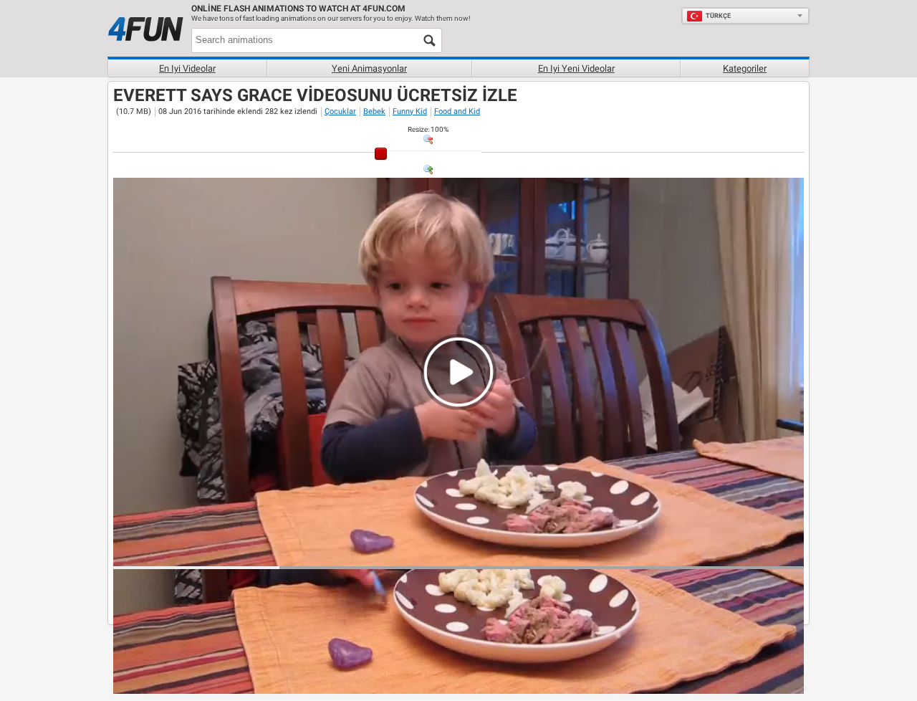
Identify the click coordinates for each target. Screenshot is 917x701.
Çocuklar (340, 111)
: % (428, 129)
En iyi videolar (187, 68)
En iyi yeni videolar (576, 68)
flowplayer (701, 554)
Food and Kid (457, 111)
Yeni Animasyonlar (369, 68)
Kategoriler (745, 68)
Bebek (374, 111)
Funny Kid (410, 111)
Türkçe (718, 15)
